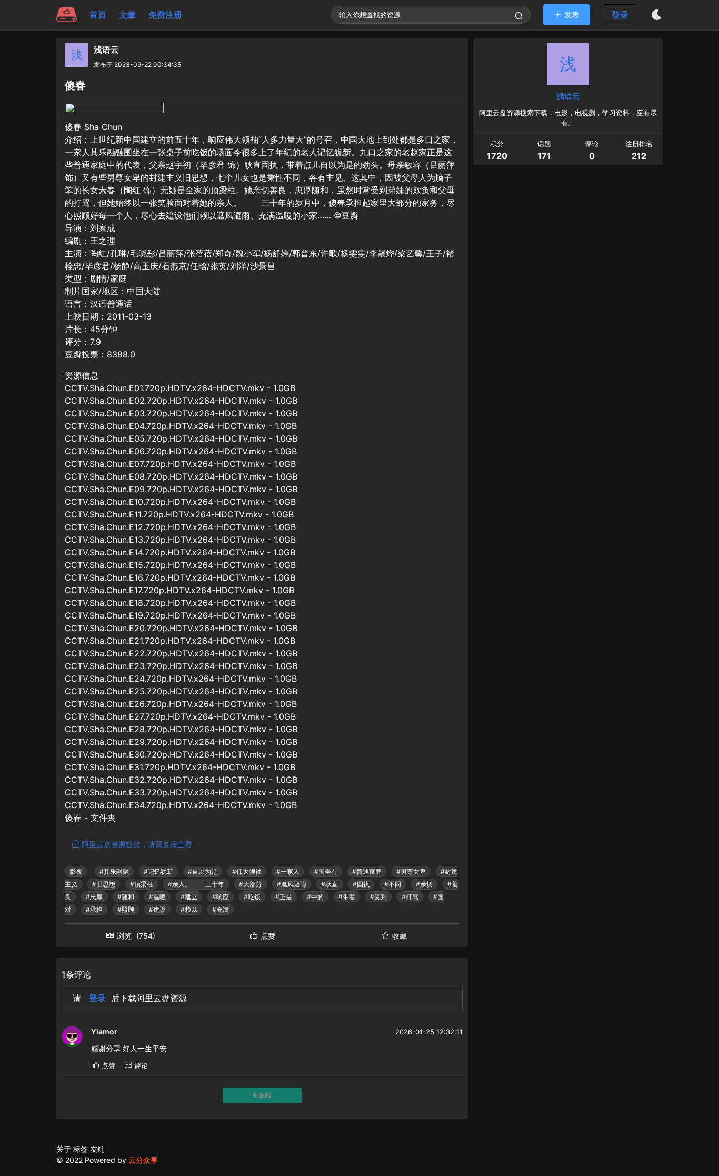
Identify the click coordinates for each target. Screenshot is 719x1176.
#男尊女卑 (411, 871)
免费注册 (165, 14)
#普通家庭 (367, 871)
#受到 (378, 897)
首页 (97, 14)
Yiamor (104, 1031)
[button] (566, 14)
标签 (80, 1148)
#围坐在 (325, 871)
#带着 (346, 897)
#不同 (392, 884)
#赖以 (189, 909)
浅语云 (106, 49)
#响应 (220, 897)
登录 (620, 14)
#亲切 (424, 884)
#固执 (361, 884)
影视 (75, 871)
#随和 (125, 897)
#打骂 (410, 897)
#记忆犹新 (158, 871)
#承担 (94, 909)
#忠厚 (94, 897)
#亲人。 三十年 (196, 884)
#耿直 (329, 884)
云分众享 (143, 1159)
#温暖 (157, 897)
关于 (63, 1148)
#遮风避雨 (291, 884)
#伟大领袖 (247, 871)
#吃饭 (252, 897)
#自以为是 (202, 871)
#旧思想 (103, 884)
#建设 (157, 909)
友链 (97, 1148)
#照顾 (125, 909)
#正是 (283, 897)
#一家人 (287, 871)
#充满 (220, 909)
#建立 (189, 897)
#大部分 (250, 884)
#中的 (315, 897)
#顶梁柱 (141, 884)
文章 (127, 14)
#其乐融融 (114, 871)
